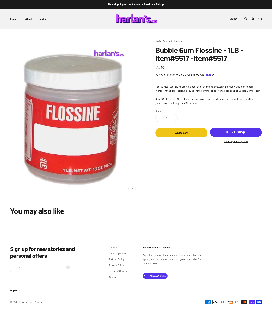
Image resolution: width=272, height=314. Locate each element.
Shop (13, 18)
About (28, 18)
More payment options (236, 141)
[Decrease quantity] (160, 118)
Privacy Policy (116, 265)
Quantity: (160, 110)
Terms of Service (118, 270)
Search (113, 247)
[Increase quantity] (173, 118)
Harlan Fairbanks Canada (168, 41)
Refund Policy (116, 259)
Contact (43, 18)
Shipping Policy (117, 253)
